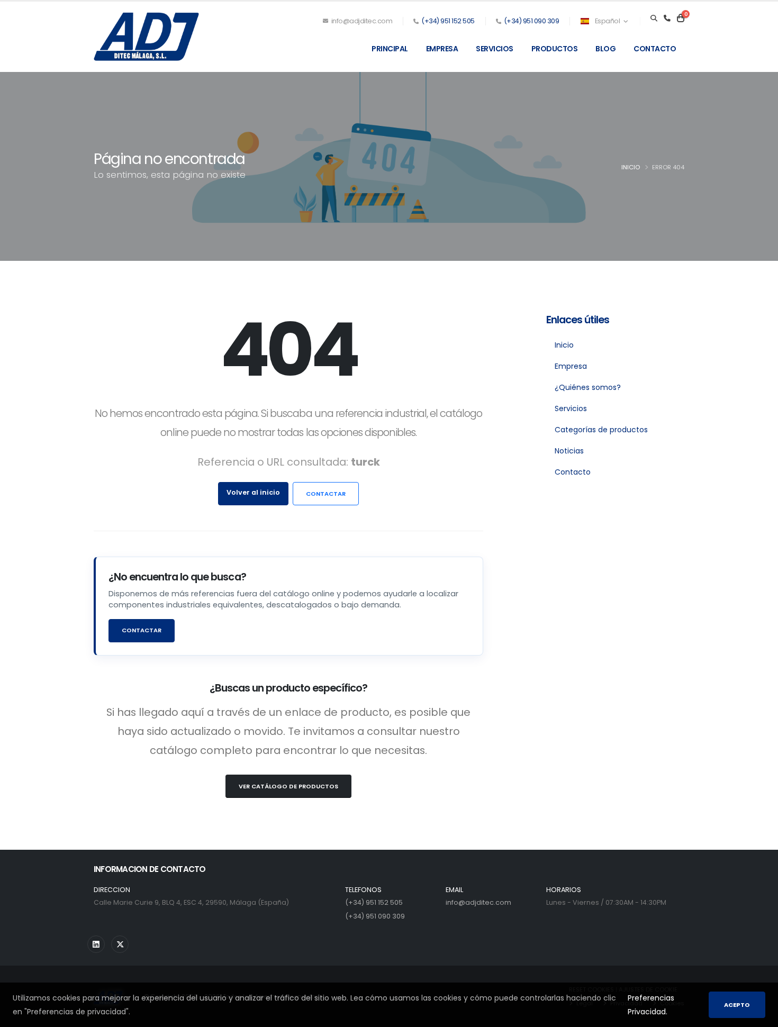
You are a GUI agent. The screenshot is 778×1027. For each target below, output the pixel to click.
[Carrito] (680, 18)
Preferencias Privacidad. (651, 1005)
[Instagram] (96, 944)
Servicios (494, 48)
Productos (554, 48)
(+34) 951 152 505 (448, 20)
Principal (390, 48)
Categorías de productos (601, 429)
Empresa (442, 48)
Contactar (326, 493)
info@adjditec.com (361, 20)
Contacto (655, 48)
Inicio (630, 167)
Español (607, 20)
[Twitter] (120, 944)
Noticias (569, 451)
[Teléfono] (667, 18)
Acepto (737, 1005)
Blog (605, 48)
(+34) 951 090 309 (531, 20)
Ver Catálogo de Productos (288, 786)
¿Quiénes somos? (588, 387)
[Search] (653, 18)
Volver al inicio (253, 492)
